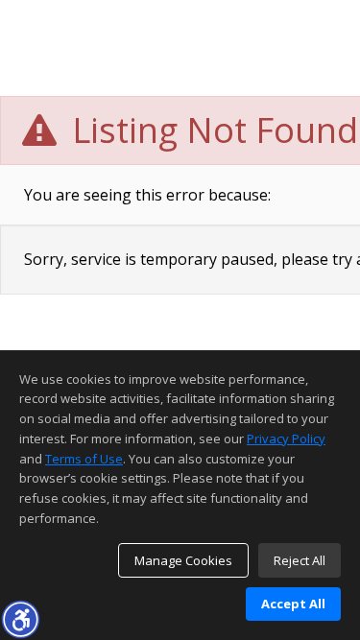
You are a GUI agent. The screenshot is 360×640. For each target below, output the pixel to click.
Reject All (299, 560)
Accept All (293, 603)
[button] (20, 619)
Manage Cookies (183, 560)
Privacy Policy (286, 438)
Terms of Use (84, 458)
